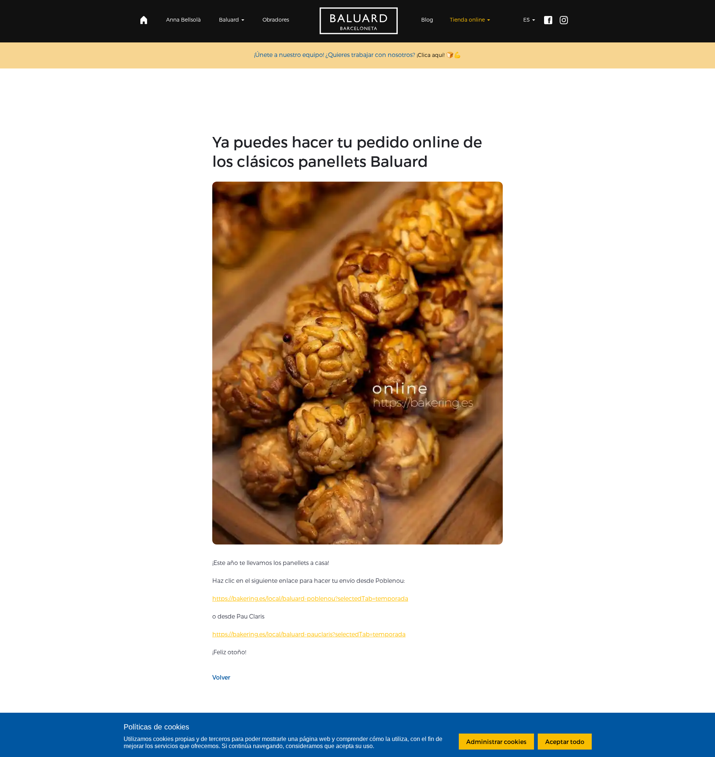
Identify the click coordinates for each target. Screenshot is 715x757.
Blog (427, 19)
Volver (221, 677)
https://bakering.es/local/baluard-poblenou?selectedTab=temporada (310, 598)
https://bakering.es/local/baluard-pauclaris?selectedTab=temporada (309, 634)
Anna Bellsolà (183, 19)
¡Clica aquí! (431, 55)
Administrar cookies (496, 741)
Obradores (276, 19)
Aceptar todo (564, 741)
